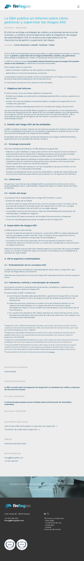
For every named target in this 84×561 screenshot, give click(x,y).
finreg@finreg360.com (13, 458)
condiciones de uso (53, 523)
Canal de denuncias (52, 529)
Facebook (43, 45)
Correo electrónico (22, 45)
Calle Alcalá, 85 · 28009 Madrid (17, 514)
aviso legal (49, 520)
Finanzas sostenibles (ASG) (15, 444)
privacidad (49, 525)
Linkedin (34, 45)
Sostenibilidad (10, 371)
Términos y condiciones (54, 518)
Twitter (51, 45)
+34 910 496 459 (11, 461)
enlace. (52, 352)
